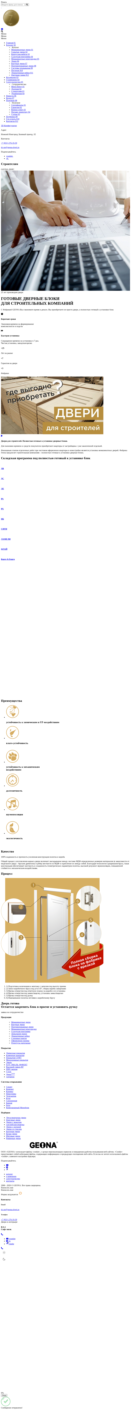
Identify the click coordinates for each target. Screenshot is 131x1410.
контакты (10, 1181)
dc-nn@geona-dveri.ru (10, 147)
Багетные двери (13, 1131)
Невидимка (11, 1094)
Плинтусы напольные (20, 1043)
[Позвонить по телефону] (2, 1234)
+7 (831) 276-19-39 (9, 143)
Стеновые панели (19, 1038)
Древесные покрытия (15, 1053)
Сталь (8, 1072)
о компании (11, 1176)
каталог (9, 1174)
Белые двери (11, 1134)
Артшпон (10, 1077)
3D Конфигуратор (9, 126)
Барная (9, 1103)
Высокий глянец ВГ (15, 1067)
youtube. (9, 156)
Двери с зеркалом (13, 1122)
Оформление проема (20, 1041)
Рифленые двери (13, 1138)
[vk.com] (7, 1167)
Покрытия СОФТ (13, 1058)
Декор (10, 1074)
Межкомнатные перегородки (24, 1029)
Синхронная (11, 1101)
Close (4, 1395)
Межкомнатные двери (21, 1022)
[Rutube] (7, 1170)
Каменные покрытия (15, 1055)
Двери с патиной (13, 1127)
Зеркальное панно (19, 1034)
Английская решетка (15, 1124)
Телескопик (11, 1096)
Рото (8, 1105)
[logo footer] (29, 1147)
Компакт (10, 1089)
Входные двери (18, 1024)
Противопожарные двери (22, 1027)
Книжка (9, 1091)
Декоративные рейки (20, 1036)
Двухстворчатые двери (16, 1118)
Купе (8, 1098)
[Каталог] (2, 29)
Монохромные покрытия (17, 1060)
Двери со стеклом (14, 1129)
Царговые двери (13, 1120)
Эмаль (9, 1062)
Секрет (9, 1087)
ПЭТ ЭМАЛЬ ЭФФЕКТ (16, 1065)
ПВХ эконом (11, 1069)
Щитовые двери (13, 1136)
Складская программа (20, 1031)
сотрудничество (13, 1179)
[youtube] (7, 1165)
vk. (7, 158)
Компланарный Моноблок (17, 1108)
